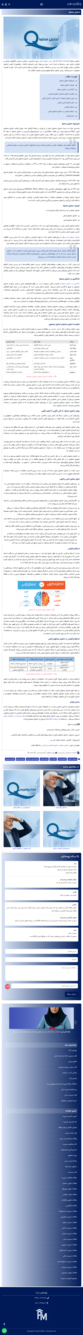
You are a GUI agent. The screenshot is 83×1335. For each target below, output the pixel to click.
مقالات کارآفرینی (71, 1205)
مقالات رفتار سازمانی (70, 1194)
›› (7, 1022)
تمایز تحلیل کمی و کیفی (65, 102)
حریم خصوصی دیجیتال (69, 1100)
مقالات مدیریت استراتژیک (68, 1211)
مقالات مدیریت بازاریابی (69, 1216)
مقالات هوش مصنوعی (69, 1272)
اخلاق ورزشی (72, 1061)
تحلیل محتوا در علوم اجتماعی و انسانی (55, 745)
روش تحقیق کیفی (45, 61)
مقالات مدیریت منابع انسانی (67, 1261)
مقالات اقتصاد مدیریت (69, 1177)
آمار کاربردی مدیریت (70, 1121)
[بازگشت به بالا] (4, 1324)
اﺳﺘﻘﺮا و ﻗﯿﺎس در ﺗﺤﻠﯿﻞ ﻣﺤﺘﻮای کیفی (61, 111)
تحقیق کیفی (62, 759)
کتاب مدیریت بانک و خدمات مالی (65, 1056)
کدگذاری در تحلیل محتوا (65, 89)
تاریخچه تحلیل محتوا (67, 80)
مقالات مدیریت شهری (69, 1244)
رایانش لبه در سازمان (69, 1072)
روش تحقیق (51, 752)
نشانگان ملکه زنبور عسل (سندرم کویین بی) (62, 1084)
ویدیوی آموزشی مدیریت (68, 1278)
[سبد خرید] (3, 4)
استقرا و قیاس (69, 107)
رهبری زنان (73, 1078)
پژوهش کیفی (73, 759)
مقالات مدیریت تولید (69, 1222)
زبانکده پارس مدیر (70, 1161)
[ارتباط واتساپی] (4, 1330)
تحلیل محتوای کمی (72, 237)
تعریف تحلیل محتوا (67, 85)
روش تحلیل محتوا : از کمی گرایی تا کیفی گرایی (58, 98)
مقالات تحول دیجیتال (69, 1189)
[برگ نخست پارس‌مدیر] (74, 5)
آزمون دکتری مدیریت (69, 1116)
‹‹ (75, 1022)
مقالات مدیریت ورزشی (69, 1267)
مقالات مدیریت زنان (70, 1239)
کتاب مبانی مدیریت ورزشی (67, 1067)
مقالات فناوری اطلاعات (69, 1200)
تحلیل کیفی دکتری (32, 759)
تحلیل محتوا (20, 759)
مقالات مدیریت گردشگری (68, 1250)
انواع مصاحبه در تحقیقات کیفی (14, 716)
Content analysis (62, 61)
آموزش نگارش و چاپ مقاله (67, 1127)
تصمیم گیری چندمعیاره (69, 1149)
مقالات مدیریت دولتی (69, 1233)
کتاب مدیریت (72, 1172)
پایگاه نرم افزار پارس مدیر (68, 1138)
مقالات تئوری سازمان (69, 1183)
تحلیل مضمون (56, 329)
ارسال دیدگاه (71, 994)
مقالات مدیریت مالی (70, 1256)
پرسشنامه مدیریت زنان (69, 1089)
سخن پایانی (70, 115)
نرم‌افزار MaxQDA (52, 719)
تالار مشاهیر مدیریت (70, 1144)
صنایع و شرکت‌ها (71, 1166)
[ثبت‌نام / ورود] (6, 4)
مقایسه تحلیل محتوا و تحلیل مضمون (61, 94)
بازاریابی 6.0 (73, 1050)
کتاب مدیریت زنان (71, 1095)
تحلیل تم (53, 759)
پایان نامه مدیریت (71, 1133)
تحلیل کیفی (44, 759)
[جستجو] (9, 4)
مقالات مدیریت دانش (69, 1228)
